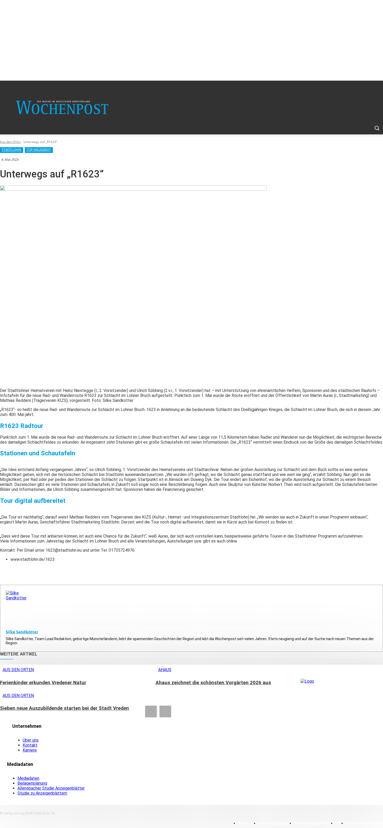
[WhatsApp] (84, 571)
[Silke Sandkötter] (22, 607)
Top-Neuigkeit (38, 149)
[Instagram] (165, 711)
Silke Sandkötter (22, 631)
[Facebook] (47, 571)
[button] (376, 128)
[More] (104, 571)
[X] (66, 571)
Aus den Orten (10, 142)
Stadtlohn (11, 149)
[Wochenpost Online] (341, 687)
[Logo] (62, 107)
